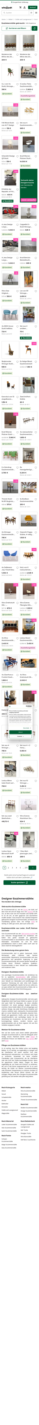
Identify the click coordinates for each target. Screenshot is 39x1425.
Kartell (31, 1039)
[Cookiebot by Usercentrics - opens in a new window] (26, 706)
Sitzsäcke (5, 1107)
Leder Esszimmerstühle (9, 1124)
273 (26, 868)
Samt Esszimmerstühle (9, 1131)
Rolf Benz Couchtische (28, 1140)
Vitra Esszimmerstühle (28, 1091)
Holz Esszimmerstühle (9, 1128)
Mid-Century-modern (28, 934)
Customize (19, 736)
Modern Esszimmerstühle (29, 1108)
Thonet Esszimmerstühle (29, 1100)
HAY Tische (24, 1130)
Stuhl (33, 922)
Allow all (20, 732)
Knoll (6, 1041)
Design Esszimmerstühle (29, 1111)
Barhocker (5, 1104)
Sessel (25, 910)
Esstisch (30, 912)
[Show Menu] (36, 13)
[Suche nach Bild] (31, 12)
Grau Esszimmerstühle (9, 1148)
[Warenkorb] (20, 7)
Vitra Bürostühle (26, 1136)
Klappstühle (5, 1113)
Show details (26, 727)
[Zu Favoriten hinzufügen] (17, 54)
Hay (27, 1039)
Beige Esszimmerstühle (9, 1145)
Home (4, 19)
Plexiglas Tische (26, 1133)
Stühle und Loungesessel (23, 19)
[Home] (9, 7)
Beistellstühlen (21, 977)
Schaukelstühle (6, 1097)
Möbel (10, 19)
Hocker (4, 1100)
